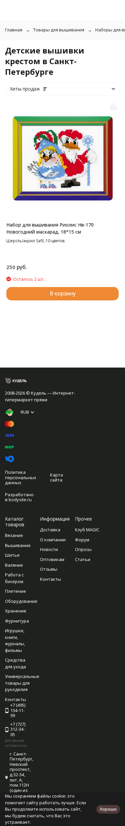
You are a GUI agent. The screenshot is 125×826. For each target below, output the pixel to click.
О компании (53, 540)
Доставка (50, 530)
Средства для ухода (15, 663)
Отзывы (48, 569)
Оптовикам (52, 559)
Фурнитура (17, 621)
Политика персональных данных (20, 477)
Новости (49, 549)
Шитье (12, 555)
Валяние (14, 565)
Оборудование (21, 601)
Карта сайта (56, 477)
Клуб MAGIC (87, 530)
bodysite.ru (20, 500)
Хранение (15, 611)
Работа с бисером (14, 578)
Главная (13, 30)
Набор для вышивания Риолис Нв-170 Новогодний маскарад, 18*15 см (50, 228)
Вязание (14, 535)
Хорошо (108, 809)
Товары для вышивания (58, 30)
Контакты (50, 579)
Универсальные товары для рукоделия (22, 682)
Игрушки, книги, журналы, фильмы (15, 640)
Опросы (83, 549)
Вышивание (18, 545)
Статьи (82, 559)
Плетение (15, 591)
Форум (82, 540)
